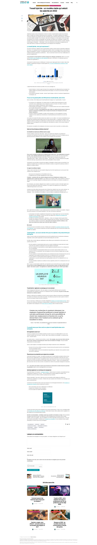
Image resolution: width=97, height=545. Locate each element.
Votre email (29, 451)
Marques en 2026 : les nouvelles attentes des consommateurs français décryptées (59, 525)
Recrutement (30, 427)
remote (35, 427)
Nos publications (55, 2)
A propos (62, 2)
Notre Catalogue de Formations (43, 2)
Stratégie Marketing (55, 511)
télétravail (41, 427)
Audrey (47, 13)
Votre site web (30, 455)
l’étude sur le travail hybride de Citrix (58, 300)
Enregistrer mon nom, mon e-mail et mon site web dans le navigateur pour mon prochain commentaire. (46, 460)
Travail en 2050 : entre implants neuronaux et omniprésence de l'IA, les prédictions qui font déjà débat (59, 501)
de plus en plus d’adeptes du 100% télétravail (38, 58)
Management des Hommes (55, 5)
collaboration (30, 424)
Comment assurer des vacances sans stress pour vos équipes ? (37, 499)
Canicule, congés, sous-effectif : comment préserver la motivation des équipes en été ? (37, 525)
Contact (67, 2)
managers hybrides (45, 372)
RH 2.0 (56, 487)
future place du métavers (47, 303)
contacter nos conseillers (50, 419)
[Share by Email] (22, 21)
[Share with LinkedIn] (22, 18)
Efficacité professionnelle (43, 5)
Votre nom (29, 448)
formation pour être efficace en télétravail (37, 410)
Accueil (34, 2)
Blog (72, 2)
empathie (42, 424)
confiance (37, 424)
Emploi (52, 487)
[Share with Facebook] (22, 16)
